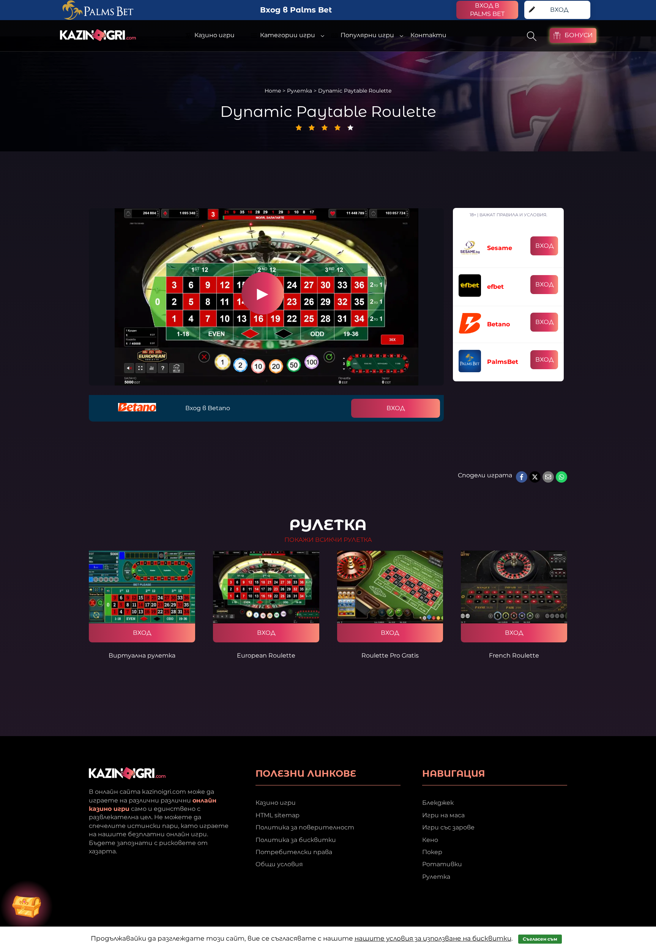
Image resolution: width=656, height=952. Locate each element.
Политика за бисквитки (295, 839)
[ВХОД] (142, 587)
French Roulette (514, 655)
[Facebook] (521, 477)
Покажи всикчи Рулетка (328, 539)
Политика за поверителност (304, 827)
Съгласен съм (540, 939)
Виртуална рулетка (142, 655)
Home (273, 90)
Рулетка (299, 90)
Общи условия (279, 864)
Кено (430, 839)
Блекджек (438, 802)
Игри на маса (443, 815)
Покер (432, 852)
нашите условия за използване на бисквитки (433, 938)
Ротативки (442, 864)
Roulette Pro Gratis (390, 655)
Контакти (428, 35)
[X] (535, 477)
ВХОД (395, 408)
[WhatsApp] (561, 477)
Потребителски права (293, 852)
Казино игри (275, 802)
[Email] (548, 477)
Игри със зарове (448, 827)
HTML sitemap (277, 815)
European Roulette (266, 655)
